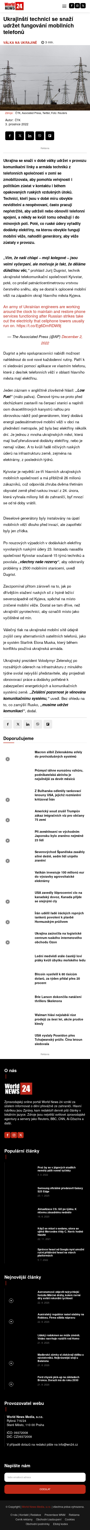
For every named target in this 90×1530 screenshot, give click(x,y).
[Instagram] (77, 5)
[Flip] (49, 135)
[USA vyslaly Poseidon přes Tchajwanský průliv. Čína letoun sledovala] (18, 1041)
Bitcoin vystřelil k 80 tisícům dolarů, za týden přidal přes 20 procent (57, 978)
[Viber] (39, 135)
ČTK (18, 120)
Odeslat (45, 1489)
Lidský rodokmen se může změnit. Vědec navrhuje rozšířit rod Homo (59, 1336)
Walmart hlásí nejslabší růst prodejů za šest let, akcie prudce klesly (59, 1019)
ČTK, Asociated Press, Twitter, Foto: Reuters (41, 113)
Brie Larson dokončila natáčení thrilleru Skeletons (58, 998)
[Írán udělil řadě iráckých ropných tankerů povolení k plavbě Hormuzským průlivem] (18, 918)
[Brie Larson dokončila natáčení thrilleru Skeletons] (18, 1000)
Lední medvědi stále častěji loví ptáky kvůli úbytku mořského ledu (60, 958)
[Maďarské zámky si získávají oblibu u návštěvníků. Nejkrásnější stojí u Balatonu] (20, 1359)
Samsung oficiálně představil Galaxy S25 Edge (60, 1189)
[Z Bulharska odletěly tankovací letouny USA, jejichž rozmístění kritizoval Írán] (18, 796)
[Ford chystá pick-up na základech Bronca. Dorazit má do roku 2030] (20, 1380)
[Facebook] (71, 5)
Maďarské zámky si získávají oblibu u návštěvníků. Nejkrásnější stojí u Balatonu (61, 1358)
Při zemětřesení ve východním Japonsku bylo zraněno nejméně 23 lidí (59, 835)
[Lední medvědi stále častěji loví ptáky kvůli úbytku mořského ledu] (18, 959)
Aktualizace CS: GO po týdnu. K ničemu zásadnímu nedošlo (57, 1210)
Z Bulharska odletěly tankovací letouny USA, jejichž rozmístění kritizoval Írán (58, 795)
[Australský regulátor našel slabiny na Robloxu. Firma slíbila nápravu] (20, 1317)
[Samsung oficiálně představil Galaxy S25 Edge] (20, 1191)
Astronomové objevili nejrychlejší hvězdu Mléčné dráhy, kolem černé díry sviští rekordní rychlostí (59, 1295)
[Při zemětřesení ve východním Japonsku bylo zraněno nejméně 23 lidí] (18, 837)
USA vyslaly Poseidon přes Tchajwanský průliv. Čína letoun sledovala (58, 1039)
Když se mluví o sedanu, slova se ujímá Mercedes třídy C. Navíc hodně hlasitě (60, 1231)
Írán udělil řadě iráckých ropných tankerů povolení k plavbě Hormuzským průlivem (59, 917)
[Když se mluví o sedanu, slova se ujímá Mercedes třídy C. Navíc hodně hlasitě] (20, 1233)
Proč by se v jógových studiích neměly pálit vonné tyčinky (57, 1168)
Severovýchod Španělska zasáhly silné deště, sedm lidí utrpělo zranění (60, 856)
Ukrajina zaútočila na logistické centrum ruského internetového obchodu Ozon (58, 937)
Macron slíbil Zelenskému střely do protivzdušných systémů (58, 754)
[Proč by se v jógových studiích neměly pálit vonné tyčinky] (20, 1170)
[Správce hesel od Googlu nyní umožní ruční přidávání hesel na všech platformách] (20, 1254)
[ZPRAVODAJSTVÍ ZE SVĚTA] (14, 6)
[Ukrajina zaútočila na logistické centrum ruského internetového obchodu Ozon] (18, 939)
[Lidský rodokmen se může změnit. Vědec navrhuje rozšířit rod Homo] (20, 1338)
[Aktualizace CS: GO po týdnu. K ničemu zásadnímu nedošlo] (20, 1212)
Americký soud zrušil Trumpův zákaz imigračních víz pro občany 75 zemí (59, 815)
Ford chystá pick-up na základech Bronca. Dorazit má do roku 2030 (58, 1378)
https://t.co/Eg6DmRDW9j (39, 325)
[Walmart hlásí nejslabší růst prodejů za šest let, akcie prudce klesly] (18, 1020)
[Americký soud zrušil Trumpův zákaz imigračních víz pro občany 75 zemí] (18, 817)
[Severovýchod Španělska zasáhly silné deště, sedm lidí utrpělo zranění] (18, 857)
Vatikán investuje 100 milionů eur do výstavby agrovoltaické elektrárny (59, 876)
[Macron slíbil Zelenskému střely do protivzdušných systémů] (18, 755)
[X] (83, 5)
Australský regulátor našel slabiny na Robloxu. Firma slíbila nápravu (61, 1315)
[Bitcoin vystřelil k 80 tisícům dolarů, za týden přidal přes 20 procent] (18, 980)
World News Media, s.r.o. (36, 1506)
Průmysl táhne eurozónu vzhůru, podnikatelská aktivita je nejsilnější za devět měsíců (59, 774)
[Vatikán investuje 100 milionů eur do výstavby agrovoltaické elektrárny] (18, 878)
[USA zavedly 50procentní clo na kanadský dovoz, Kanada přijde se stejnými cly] (18, 898)
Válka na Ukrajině (20, 42)
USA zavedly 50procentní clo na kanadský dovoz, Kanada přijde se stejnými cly (58, 896)
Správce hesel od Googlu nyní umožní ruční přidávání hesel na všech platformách (61, 1252)
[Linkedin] (29, 135)
